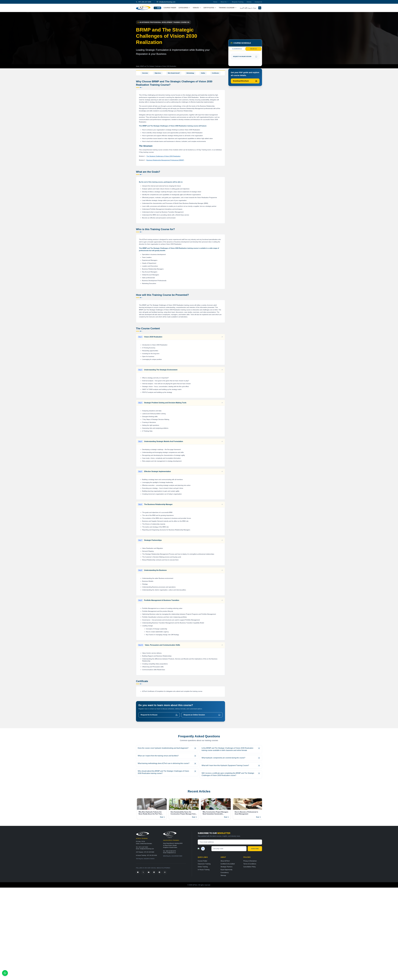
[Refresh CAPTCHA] (203, 849)
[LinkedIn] (154, 872)
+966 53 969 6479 (170, 851)
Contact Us (258, 2)
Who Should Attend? (174, 73)
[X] (143, 872)
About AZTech (225, 861)
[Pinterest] (159, 872)
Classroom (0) (237, 48)
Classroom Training (204, 864)
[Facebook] (138, 872)
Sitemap (223, 875)
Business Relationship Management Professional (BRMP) (165, 160)
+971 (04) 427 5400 (144, 2)
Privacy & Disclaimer (250, 861)
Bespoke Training (237, 2)
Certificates (215, 73)
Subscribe (255, 848)
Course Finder (170, 7)
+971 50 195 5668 (149, 852)
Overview (145, 73)
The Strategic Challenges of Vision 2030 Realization (163, 156)
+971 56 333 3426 (152, 855)
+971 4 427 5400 (143, 847)
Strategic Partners (226, 867)
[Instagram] (165, 872)
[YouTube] (148, 872)
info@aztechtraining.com (167, 2)
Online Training (203, 867)
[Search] (259, 7)
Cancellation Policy (249, 867)
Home (215, 2)
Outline (203, 73)
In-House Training (203, 869)
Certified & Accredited (228, 864)
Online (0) (253, 48)
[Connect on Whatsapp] (5, 973)
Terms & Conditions (249, 864)
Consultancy (225, 872)
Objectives (158, 73)
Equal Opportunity (226, 869)
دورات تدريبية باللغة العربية (248, 8)
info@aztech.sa (171, 852)
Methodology (190, 73)
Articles (249, 2)
